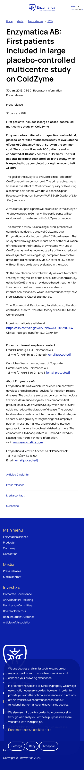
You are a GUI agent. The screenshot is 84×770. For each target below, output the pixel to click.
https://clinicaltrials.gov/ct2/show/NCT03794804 (39, 328)
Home (9, 21)
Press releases (35, 21)
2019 (50, 21)
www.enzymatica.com (28, 442)
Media (20, 21)
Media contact (15, 495)
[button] (8, 8)
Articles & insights (17, 474)
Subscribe (12, 506)
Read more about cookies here (29, 729)
